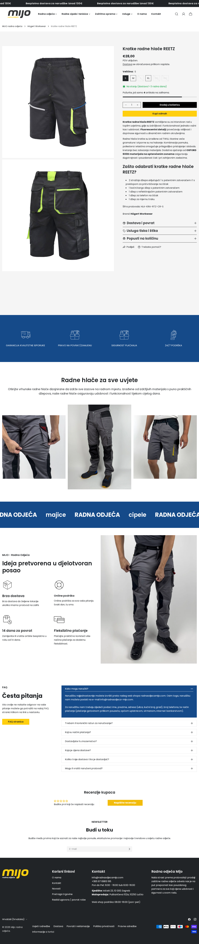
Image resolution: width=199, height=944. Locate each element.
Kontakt (56, 883)
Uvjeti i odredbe (41, 926)
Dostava (127, 64)
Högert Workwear (37, 26)
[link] (38, 515)
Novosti (56, 888)
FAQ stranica (15, 721)
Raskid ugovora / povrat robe (69, 899)
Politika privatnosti (103, 926)
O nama (56, 877)
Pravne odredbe (127, 926)
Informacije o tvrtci (43, 931)
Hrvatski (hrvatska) (13, 919)
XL (148, 78)
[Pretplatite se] (129, 849)
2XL (157, 78)
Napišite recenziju (125, 802)
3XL (166, 78)
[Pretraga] (176, 14)
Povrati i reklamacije (78, 926)
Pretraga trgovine (62, 894)
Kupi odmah (160, 113)
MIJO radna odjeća (12, 26)
